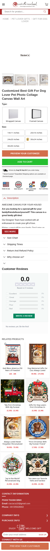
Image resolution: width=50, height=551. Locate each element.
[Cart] (46, 4)
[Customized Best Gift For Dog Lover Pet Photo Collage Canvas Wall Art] (12, 354)
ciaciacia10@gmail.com (19, 503)
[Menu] (3, 4)
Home (6, 19)
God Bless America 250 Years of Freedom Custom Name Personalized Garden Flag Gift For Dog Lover (12, 369)
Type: (4, 104)
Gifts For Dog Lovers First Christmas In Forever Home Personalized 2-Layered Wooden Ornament (38, 406)
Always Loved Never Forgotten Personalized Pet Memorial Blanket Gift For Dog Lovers (12, 443)
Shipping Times (15, 244)
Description (13, 198)
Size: (4, 127)
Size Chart (12, 238)
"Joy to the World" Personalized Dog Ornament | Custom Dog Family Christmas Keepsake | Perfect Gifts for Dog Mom (12, 479)
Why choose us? (15, 257)
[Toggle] (4, 198)
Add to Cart (24, 162)
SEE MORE (10, 232)
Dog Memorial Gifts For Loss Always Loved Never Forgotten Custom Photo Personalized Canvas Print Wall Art (37, 369)
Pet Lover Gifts (21, 19)
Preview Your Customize (25, 153)
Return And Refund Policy (20, 250)
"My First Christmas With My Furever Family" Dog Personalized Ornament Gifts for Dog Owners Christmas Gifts (12, 406)
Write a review (24, 316)
